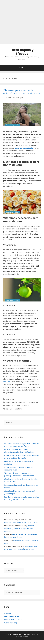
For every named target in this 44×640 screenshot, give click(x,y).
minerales (16, 405)
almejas (6, 382)
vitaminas (25, 405)
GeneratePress (22, 637)
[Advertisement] (22, 22)
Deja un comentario (14, 409)
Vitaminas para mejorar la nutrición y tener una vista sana (21, 91)
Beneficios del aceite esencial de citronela (21, 522)
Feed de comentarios (13, 619)
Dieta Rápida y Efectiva (22, 52)
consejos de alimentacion (16, 402)
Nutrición (10, 399)
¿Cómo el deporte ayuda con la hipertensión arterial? (19, 528)
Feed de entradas (11, 616)
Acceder (7, 613)
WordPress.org (10, 623)
